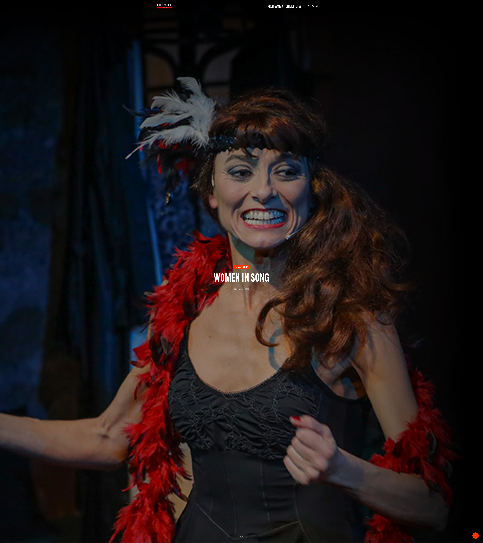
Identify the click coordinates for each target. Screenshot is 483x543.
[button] (324, 6)
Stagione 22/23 (241, 267)
